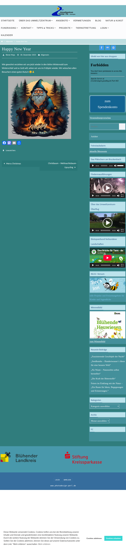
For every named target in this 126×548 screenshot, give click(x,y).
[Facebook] (101, 47)
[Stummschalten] (115, 165)
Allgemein (9, 42)
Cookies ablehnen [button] (94, 538)
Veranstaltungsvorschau (100, 118)
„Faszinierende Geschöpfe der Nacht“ (108, 356)
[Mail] (107, 47)
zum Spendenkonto (107, 104)
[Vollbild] (122, 195)
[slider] (120, 165)
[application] (107, 165)
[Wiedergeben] (93, 165)
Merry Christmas (13, 162)
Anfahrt (94, 136)
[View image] (39, 107)
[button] (107, 188)
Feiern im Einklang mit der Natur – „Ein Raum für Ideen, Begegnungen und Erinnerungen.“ (107, 387)
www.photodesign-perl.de (63, 486)
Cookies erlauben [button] (113, 538)
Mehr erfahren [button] (44, 544)
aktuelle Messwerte (98, 151)
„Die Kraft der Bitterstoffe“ (103, 378)
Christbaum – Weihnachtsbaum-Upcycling (62, 164)
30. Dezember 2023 (28, 55)
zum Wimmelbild (97, 341)
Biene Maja (10, 55)
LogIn (57, 480)
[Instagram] (113, 47)
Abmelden (67, 480)
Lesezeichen (10, 150)
